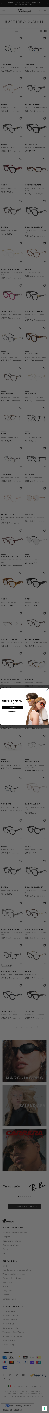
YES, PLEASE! (12, 707)
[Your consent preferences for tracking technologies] (44, 1408)
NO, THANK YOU (12, 711)
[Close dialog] (47, 690)
